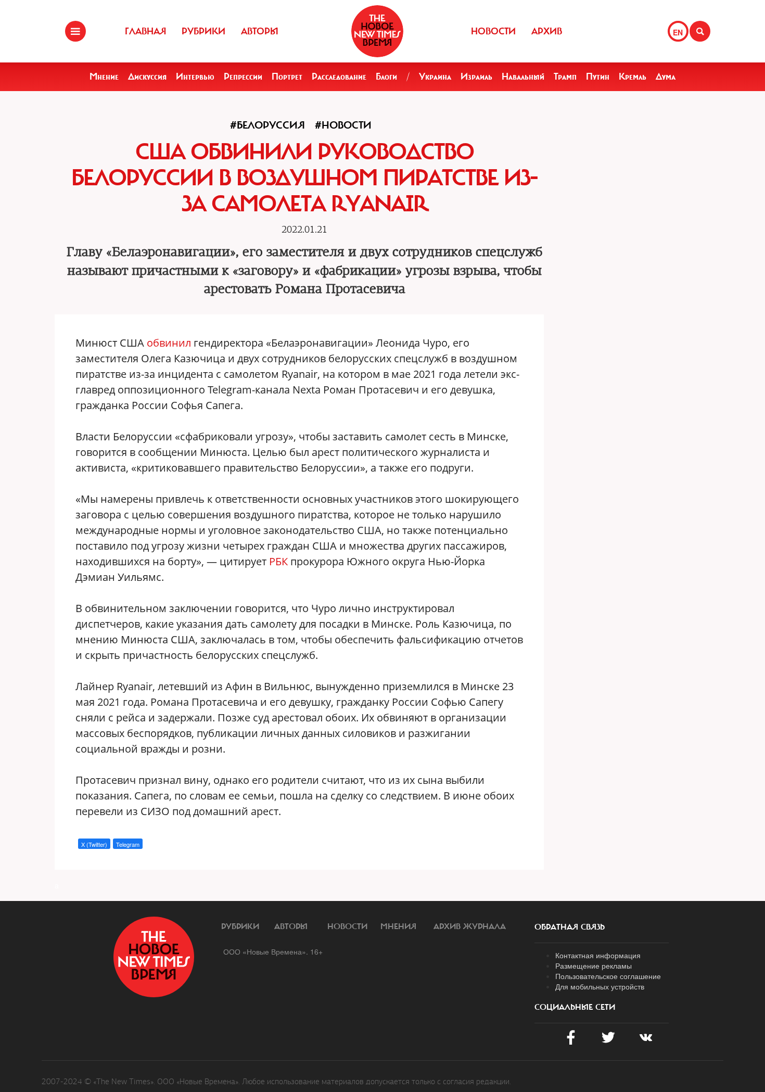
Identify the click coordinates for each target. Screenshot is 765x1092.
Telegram (127, 844)
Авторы (259, 31)
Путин (597, 76)
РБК (278, 561)
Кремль (632, 76)
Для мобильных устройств (599, 986)
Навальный (523, 76)
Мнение (104, 76)
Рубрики (203, 31)
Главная (145, 31)
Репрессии (243, 76)
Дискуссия (147, 76)
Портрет (287, 76)
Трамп (565, 76)
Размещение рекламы (593, 965)
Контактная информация (598, 955)
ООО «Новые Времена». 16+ (273, 951)
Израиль (476, 76)
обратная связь (569, 927)
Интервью (195, 76)
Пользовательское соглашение (608, 976)
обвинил (169, 343)
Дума (665, 76)
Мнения (398, 926)
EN (678, 32)
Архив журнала (470, 926)
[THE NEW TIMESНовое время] (377, 31)
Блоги (386, 76)
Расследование (339, 76)
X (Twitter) (94, 844)
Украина (435, 76)
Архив (546, 31)
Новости (493, 31)
